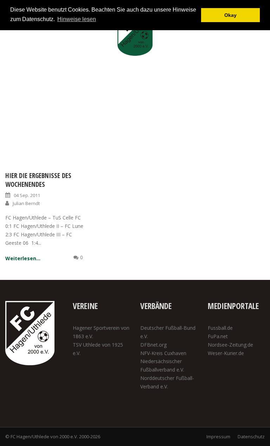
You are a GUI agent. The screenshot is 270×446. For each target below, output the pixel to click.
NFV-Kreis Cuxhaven (163, 353)
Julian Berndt (26, 203)
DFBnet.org (153, 344)
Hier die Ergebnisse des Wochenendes (38, 180)
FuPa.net (218, 336)
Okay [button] (230, 15)
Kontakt (228, 81)
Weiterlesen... (22, 258)
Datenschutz (251, 436)
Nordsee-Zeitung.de (230, 344)
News (59, 81)
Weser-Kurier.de (226, 353)
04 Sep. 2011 (27, 195)
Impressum (218, 436)
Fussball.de (220, 327)
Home (37, 81)
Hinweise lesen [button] (76, 19)
